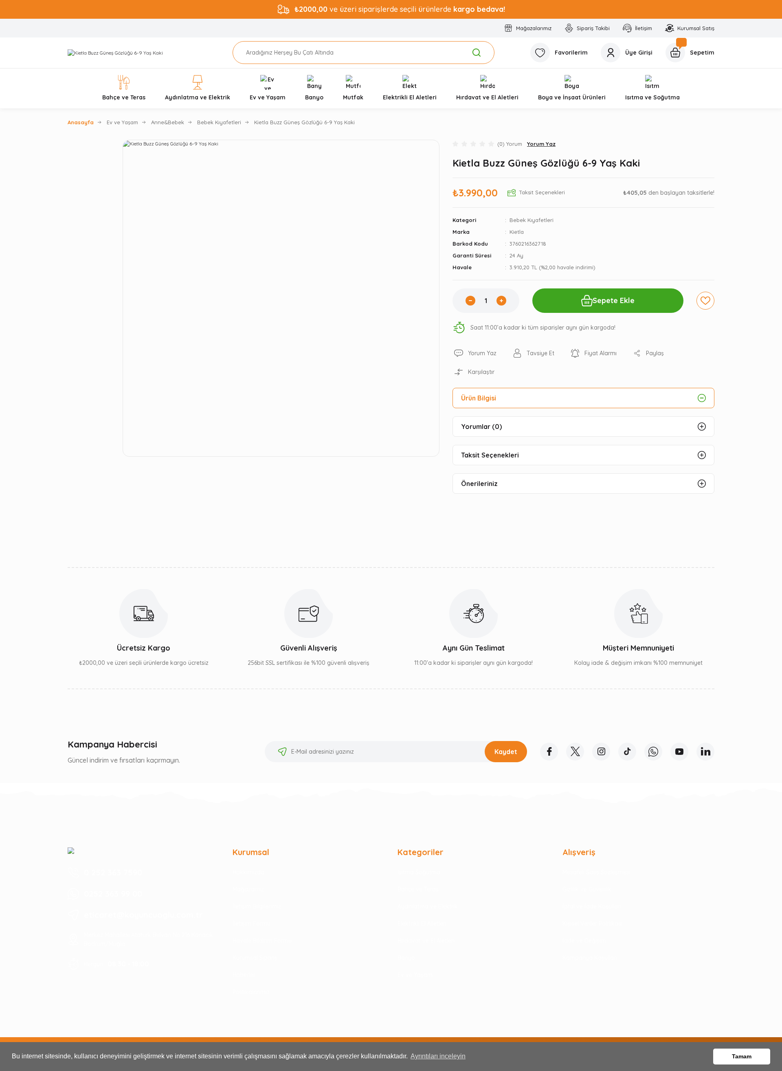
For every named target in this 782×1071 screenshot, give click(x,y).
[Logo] (115, 53)
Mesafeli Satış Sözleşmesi (596, 872)
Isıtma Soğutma (419, 872)
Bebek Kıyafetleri (532, 220)
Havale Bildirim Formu (262, 940)
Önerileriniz (479, 483)
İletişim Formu (251, 923)
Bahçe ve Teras (418, 889)
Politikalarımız (251, 992)
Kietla (517, 232)
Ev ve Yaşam (415, 975)
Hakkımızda (248, 872)
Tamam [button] (741, 1056)
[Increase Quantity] (501, 301)
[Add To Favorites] (705, 301)
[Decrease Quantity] (470, 301)
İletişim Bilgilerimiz (257, 906)
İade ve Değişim (584, 940)
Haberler (244, 975)
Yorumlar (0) (481, 426)
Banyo (406, 957)
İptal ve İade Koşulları (591, 906)
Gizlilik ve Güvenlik (586, 889)
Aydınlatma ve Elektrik (428, 906)
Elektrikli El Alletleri (422, 923)
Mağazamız (248, 889)
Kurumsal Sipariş (255, 957)
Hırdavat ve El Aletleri (426, 940)
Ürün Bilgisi (478, 398)
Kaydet (505, 752)
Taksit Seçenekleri (490, 455)
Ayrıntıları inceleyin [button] (438, 1056)
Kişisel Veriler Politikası (592, 923)
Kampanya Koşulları (589, 957)
